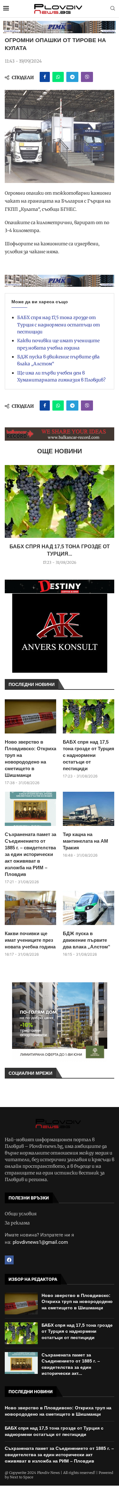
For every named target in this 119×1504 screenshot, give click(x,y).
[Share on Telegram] (72, 77)
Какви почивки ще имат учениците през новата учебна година (30, 940)
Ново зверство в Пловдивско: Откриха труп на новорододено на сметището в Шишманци (30, 758)
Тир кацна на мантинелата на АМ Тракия (85, 841)
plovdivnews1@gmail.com (40, 1242)
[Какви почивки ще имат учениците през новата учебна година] (30, 908)
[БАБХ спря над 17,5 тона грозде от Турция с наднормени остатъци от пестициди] (59, 501)
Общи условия (20, 1213)
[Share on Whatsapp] (58, 77)
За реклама (17, 1223)
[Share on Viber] (87, 77)
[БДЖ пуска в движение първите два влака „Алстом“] (88, 908)
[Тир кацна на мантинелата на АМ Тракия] (88, 809)
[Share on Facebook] (45, 77)
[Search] (112, 9)
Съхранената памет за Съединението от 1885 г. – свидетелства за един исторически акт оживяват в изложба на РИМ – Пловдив (30, 854)
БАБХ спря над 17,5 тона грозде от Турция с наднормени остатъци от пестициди (58, 325)
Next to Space (21, 1477)
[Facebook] (9, 1259)
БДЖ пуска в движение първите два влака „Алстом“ (86, 940)
